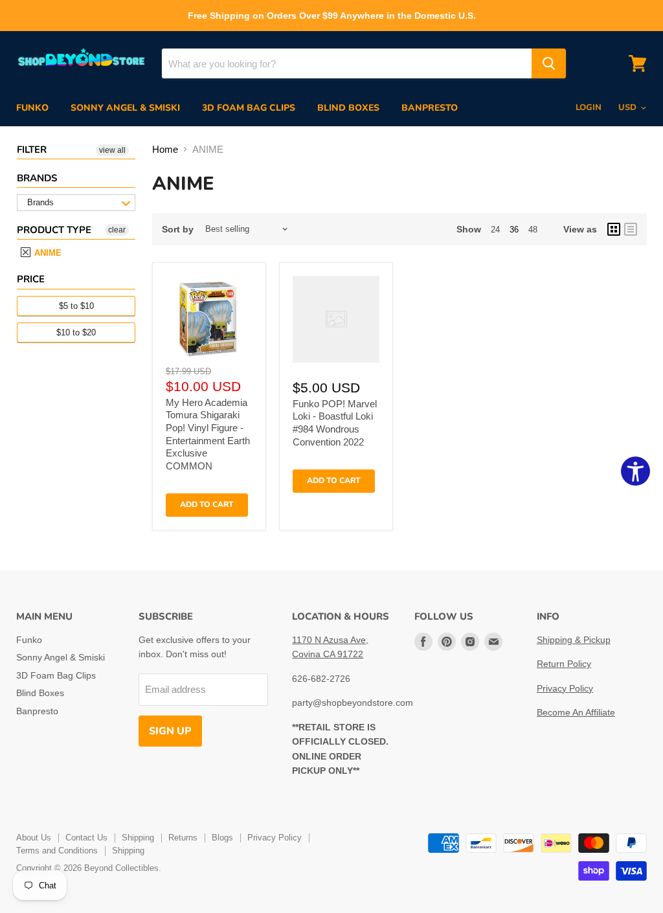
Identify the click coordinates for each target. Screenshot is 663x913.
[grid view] (613, 229)
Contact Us (86, 837)
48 (532, 229)
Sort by (178, 229)
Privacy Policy (565, 688)
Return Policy (564, 664)
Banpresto (429, 108)
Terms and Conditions (57, 850)
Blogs (222, 837)
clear (117, 229)
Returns (182, 837)
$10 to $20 (76, 332)
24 (495, 229)
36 (514, 229)
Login (588, 107)
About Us (33, 837)
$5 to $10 (76, 306)
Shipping (138, 837)
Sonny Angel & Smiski (125, 108)
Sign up (170, 731)
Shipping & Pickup (574, 640)
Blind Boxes (348, 108)
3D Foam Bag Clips (248, 108)
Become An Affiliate (576, 712)
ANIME (47, 253)
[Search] (549, 63)
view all (112, 150)
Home (165, 149)
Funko (32, 108)
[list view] (630, 229)
